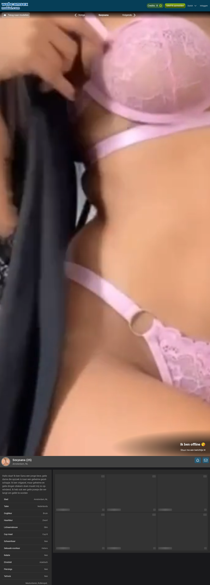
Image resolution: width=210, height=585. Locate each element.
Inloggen (204, 6)
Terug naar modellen (18, 15)
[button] (192, 5)
